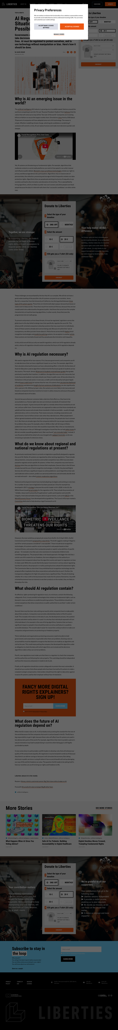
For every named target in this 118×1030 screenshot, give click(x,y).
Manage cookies (59, 34)
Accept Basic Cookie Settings (46, 26)
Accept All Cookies (72, 26)
